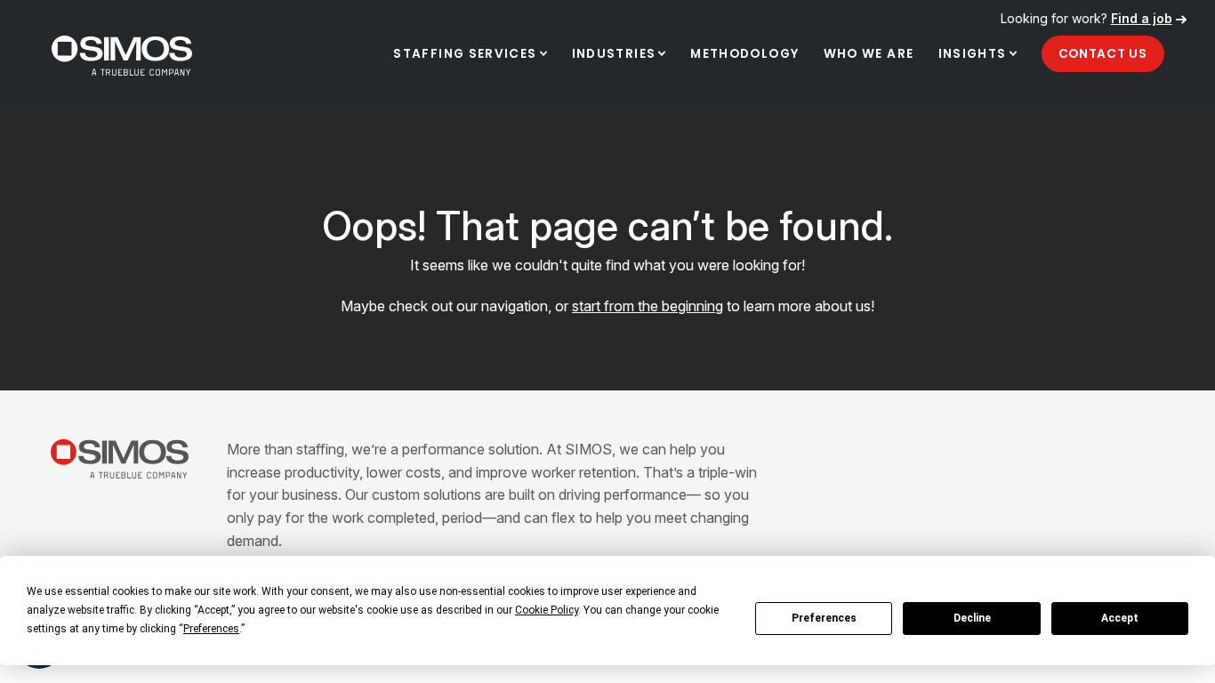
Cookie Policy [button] (546, 610)
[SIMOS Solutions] (120, 458)
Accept (1120, 618)
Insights (972, 53)
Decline (972, 618)
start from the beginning (647, 306)
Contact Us (1102, 53)
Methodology (744, 53)
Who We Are (869, 53)
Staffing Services (464, 53)
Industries (614, 53)
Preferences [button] (211, 629)
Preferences (824, 618)
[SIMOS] (122, 56)
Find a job (1141, 18)
